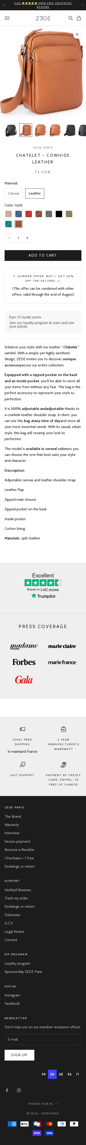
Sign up (19, 1055)
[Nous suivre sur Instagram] (19, 1090)
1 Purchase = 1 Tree (19, 858)
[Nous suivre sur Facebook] (7, 1090)
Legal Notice (14, 931)
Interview (12, 833)
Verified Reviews (18, 890)
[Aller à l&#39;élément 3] (40, 130)
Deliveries (12, 915)
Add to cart (43, 255)
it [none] (77, 1074)
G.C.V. (9, 923)
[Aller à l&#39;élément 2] (25, 130)
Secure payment (18, 841)
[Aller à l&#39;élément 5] (69, 130)
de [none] (61, 1074)
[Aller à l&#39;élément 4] (55, 130)
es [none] (70, 1074)
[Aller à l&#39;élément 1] (11, 130)
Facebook (12, 1003)
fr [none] (44, 1074)
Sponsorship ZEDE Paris (23, 971)
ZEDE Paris (43, 147)
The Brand (13, 816)
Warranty (12, 825)
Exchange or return (19, 866)
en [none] (52, 1074)
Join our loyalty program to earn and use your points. (41, 324)
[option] (43, 1074)
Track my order (16, 898)
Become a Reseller (19, 849)
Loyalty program (17, 963)
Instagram (12, 995)
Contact (11, 940)
